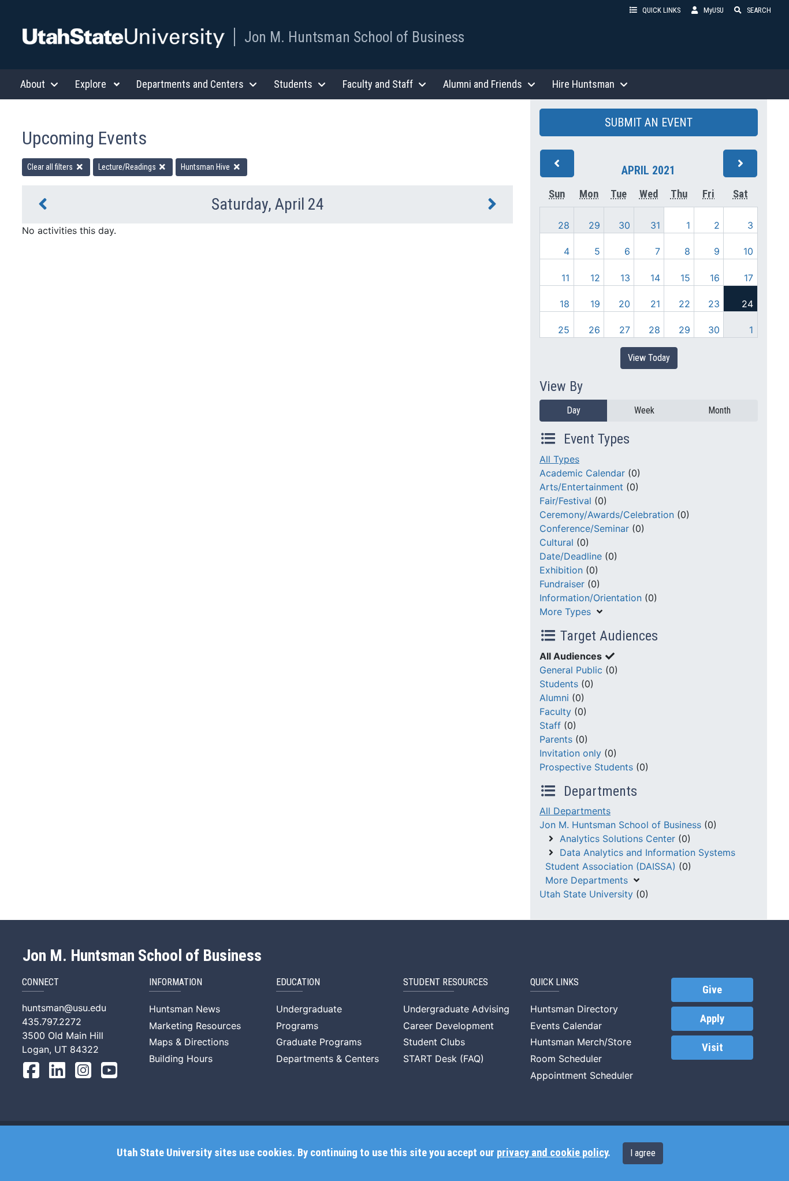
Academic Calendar (582, 473)
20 (624, 304)
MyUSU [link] (714, 10)
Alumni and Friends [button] (482, 84)
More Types (565, 611)
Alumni (554, 697)
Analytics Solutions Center (617, 838)
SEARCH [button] (759, 10)
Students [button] (293, 84)
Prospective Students (586, 767)
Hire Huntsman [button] (583, 84)
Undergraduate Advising (456, 1009)
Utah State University (586, 894)
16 (715, 278)
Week (644, 410)
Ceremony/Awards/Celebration (606, 514)
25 (564, 330)
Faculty (555, 711)
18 (565, 304)
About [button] (32, 84)
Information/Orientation (590, 597)
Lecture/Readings (128, 167)
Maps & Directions (189, 1042)
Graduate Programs (319, 1042)
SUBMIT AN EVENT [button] (649, 122)
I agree (643, 1153)
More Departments (586, 880)
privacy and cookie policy (552, 1152)
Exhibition (561, 570)
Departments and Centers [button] (190, 84)
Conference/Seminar (584, 528)
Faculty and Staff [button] (378, 84)
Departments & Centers (327, 1058)
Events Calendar (566, 1025)
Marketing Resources (195, 1025)
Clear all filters (51, 167)
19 (595, 304)
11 (565, 278)
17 (748, 278)
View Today (649, 357)
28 (564, 225)
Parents (555, 739)
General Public (570, 670)
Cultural (556, 542)
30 (624, 225)
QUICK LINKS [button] (661, 10)
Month (719, 410)
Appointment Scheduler (581, 1075)
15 (685, 278)
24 (747, 304)
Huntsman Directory (574, 1009)
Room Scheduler (566, 1058)
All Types (559, 459)
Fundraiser (562, 584)
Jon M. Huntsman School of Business (354, 37)
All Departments (575, 811)
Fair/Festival (565, 500)
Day (573, 410)
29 (594, 225)
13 (625, 278)
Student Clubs (434, 1042)
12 (595, 278)
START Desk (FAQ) (443, 1058)
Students (558, 684)
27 (624, 330)
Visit (712, 1047)
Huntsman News (184, 1009)
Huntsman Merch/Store (580, 1042)
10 (748, 251)
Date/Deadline (570, 556)
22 (684, 304)
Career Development (448, 1025)
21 (655, 304)
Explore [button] (90, 84)
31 (655, 225)
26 (594, 330)
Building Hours (181, 1058)
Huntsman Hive (206, 167)
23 (714, 304)
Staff (550, 725)
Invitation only (570, 753)
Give (712, 989)
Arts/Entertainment (581, 487)
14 (655, 278)
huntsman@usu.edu (64, 1008)
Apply (712, 1018)
